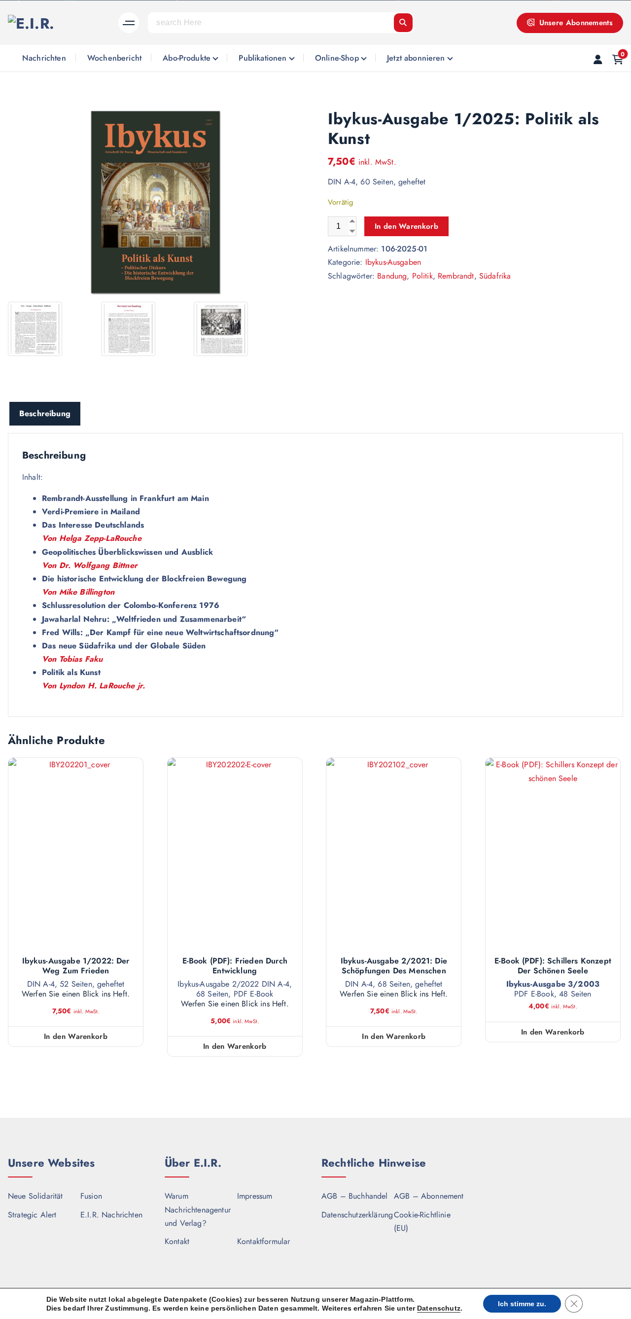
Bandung (392, 276)
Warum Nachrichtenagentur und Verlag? (198, 1209)
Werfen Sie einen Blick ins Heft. (76, 994)
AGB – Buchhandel (354, 1196)
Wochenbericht (114, 58)
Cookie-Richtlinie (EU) (422, 1221)
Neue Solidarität (35, 1196)
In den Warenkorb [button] (75, 1036)
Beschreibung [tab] (44, 413)
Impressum (254, 1196)
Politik (422, 276)
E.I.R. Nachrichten (111, 1214)
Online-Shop (337, 58)
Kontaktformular (263, 1241)
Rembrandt (456, 276)
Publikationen (262, 58)
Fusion (91, 1196)
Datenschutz (438, 1308)
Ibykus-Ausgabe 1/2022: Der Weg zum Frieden (76, 966)
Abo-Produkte (186, 58)
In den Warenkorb (406, 226)
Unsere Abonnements (574, 22)
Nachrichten (44, 58)
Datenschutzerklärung (357, 1214)
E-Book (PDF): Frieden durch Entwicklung (234, 966)
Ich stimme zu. (522, 1304)
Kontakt (177, 1241)
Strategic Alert (32, 1214)
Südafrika (495, 276)
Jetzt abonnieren (416, 58)
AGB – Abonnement (429, 1196)
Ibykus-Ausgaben (393, 262)
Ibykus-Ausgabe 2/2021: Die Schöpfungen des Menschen (394, 966)
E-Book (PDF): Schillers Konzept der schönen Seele (552, 966)
